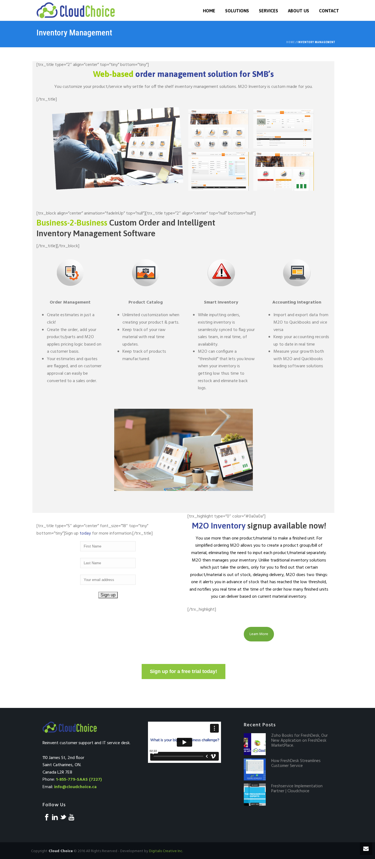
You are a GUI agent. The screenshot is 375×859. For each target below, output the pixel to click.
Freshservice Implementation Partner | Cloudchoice (297, 789)
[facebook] (46, 818)
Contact (329, 10)
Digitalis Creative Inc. (166, 851)
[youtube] (71, 818)
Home (209, 10)
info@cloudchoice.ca (75, 787)
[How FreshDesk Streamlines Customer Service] (255, 769)
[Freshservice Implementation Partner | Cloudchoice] (255, 795)
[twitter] (63, 818)
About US (298, 10)
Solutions (237, 10)
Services (268, 10)
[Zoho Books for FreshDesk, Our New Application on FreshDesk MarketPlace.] (255, 744)
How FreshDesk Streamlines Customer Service (296, 763)
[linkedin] (55, 818)
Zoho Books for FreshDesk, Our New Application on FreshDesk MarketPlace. (299, 740)
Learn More (259, 634)
